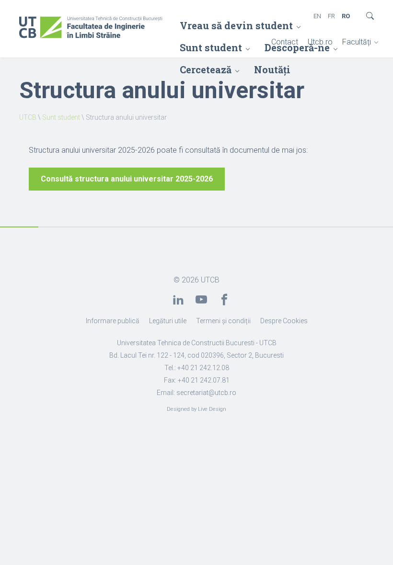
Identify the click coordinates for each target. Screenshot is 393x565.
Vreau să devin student (236, 25)
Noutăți (272, 69)
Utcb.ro (320, 41)
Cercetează (205, 69)
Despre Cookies (284, 321)
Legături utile (167, 321)
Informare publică (112, 321)
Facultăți (356, 41)
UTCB (27, 117)
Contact (284, 41)
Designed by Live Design (196, 409)
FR (331, 16)
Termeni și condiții (223, 321)
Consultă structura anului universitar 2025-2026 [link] (127, 178)
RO (346, 16)
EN (317, 16)
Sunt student (61, 117)
